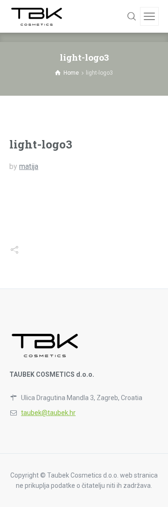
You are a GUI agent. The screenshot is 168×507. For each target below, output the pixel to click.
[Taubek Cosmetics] (37, 16)
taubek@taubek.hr (48, 412)
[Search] (131, 16)
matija (28, 166)
